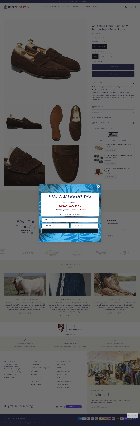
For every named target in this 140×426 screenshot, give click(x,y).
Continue (70, 231)
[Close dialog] (98, 186)
